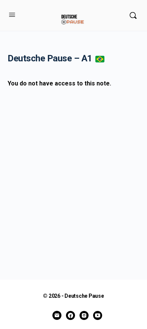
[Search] (133, 15)
